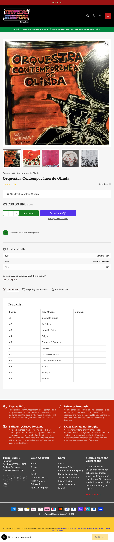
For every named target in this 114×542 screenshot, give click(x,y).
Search (61, 463)
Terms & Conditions (69, 528)
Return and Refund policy (70, 470)
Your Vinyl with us (39, 477)
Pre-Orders (57, 2)
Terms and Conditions (69, 477)
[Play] (5, 232)
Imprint (61, 488)
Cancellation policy (67, 474)
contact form (22, 443)
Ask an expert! (10, 279)
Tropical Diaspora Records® (56, 514)
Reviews (61, 289)
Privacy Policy (65, 481)
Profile (33, 463)
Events (33, 474)
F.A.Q (52, 531)
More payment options (58, 218)
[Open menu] (108, 16)
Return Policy (105, 528)
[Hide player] (111, 537)
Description (13, 289)
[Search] (88, 16)
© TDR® (72, 514)
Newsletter (59, 531)
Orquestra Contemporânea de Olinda (21, 173)
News (33, 470)
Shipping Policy (66, 467)
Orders (33, 467)
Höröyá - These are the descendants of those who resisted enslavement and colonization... (57, 29)
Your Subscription (39, 487)
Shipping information (37, 289)
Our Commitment (66, 484)
